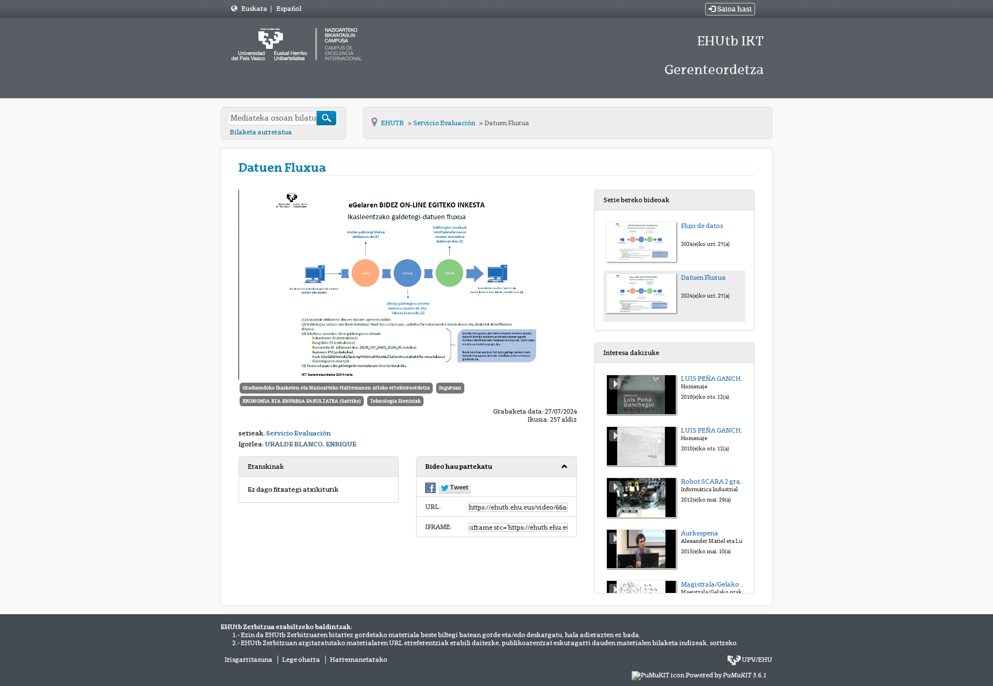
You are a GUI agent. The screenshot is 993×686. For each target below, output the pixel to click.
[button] (496, 467)
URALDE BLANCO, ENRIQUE (310, 444)
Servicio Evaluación (444, 123)
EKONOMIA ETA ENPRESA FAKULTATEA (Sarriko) (302, 401)
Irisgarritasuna (248, 660)
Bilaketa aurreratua (261, 132)
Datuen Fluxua (506, 123)
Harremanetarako (358, 660)
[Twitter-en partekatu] (454, 488)
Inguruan (450, 388)
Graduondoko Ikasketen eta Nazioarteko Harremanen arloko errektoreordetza (336, 388)
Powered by (726, 675)
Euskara (254, 9)
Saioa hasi (733, 9)
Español (288, 9)
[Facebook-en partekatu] (430, 487)
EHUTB (393, 123)
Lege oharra (301, 660)
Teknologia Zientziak (395, 401)
